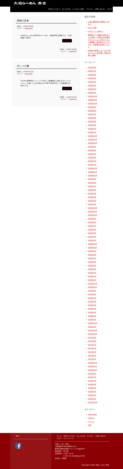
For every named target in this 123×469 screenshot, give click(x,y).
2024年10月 (92, 143)
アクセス (89, 9)
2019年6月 (92, 302)
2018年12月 (92, 323)
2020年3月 (92, 273)
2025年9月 (92, 107)
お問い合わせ (100, 9)
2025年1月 (92, 132)
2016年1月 (92, 399)
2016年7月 (92, 377)
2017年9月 (92, 338)
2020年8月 (92, 255)
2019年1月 (92, 320)
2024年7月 (92, 154)
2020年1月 (92, 280)
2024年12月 (92, 136)
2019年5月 (92, 305)
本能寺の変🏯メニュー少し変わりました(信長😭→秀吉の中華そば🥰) (99, 53)
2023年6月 (92, 190)
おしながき (66, 9)
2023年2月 (92, 204)
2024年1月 (92, 165)
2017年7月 (92, 345)
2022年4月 (92, 237)
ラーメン (91, 422)
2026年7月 (92, 71)
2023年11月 (92, 172)
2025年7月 (92, 114)
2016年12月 (92, 363)
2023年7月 (92, 186)
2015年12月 (92, 402)
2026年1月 (92, 93)
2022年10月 (92, 215)
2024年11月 (92, 139)
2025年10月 (92, 103)
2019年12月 (92, 283)
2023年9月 (92, 179)
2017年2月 (92, 356)
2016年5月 (92, 384)
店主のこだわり (54, 9)
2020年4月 (92, 269)
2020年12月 (92, 244)
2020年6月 (92, 262)
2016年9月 (92, 374)
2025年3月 (92, 129)
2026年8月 (92, 67)
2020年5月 (92, 265)
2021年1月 (92, 240)
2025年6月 (92, 118)
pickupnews (29, 28)
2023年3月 (92, 201)
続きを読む (67, 41)
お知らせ (91, 418)
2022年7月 (92, 226)
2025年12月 (92, 96)
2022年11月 (92, 211)
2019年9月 (92, 291)
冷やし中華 (92, 28)
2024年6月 (92, 157)
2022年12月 (92, 208)
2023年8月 (92, 183)
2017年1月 (92, 359)
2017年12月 (92, 330)
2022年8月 (92, 222)
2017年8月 (92, 341)
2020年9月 (92, 251)
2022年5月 (92, 233)
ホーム (59, 436)
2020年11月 (92, 247)
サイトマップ (68, 438)
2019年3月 (92, 312)
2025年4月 (92, 125)
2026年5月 (92, 78)
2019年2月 (92, 316)
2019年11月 (92, 287)
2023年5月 (92, 193)
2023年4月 (92, 197)
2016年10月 (92, 370)
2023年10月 (92, 175)
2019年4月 (92, 309)
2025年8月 (92, 111)
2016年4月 (92, 388)
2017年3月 (92, 352)
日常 (89, 425)
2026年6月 (92, 75)
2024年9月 (92, 147)
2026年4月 (92, 82)
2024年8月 (92, 150)
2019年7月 (92, 298)
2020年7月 (92, 258)
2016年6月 (92, 381)
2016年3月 (92, 392)
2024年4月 (92, 161)
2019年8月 (92, 294)
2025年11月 (92, 100)
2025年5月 (92, 121)
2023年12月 (92, 168)
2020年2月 (92, 276)
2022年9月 (92, 219)
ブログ (109, 9)
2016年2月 (92, 395)
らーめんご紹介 (78, 9)
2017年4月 (92, 348)
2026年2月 (92, 89)
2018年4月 (92, 327)
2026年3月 (92, 85)
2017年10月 (92, 334)
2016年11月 (92, 366)
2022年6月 (92, 229)
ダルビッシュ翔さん (95, 31)
